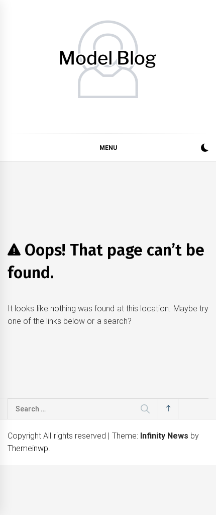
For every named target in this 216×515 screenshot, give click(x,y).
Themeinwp (28, 448)
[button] (204, 149)
